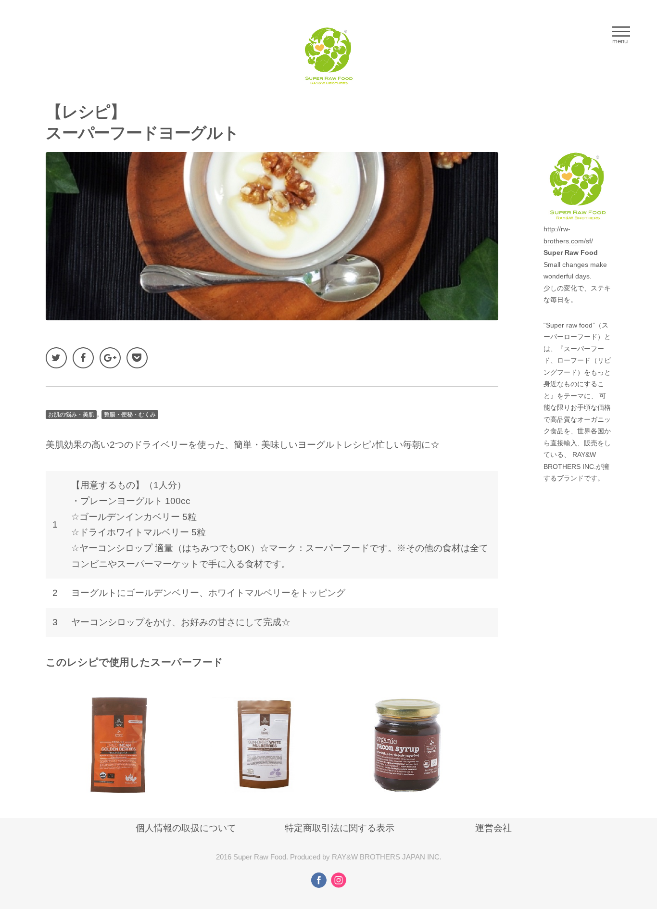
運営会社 (493, 828)
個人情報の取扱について (186, 828)
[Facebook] (83, 357)
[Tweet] (56, 357)
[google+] (110, 357)
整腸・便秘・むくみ (130, 414)
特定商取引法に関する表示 (339, 828)
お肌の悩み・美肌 (71, 414)
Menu (621, 31)
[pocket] (137, 357)
